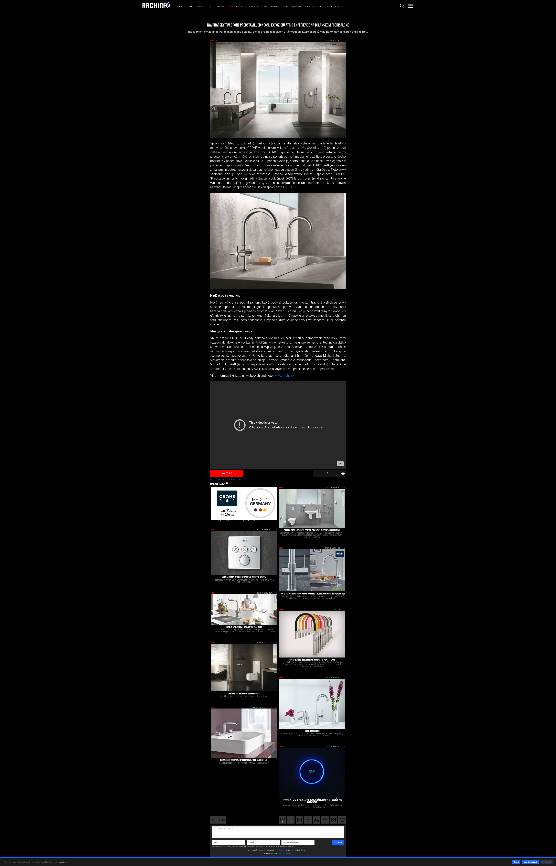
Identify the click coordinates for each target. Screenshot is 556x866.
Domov (181, 7)
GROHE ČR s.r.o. (222, 521)
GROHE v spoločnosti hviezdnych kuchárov (244, 627)
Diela (191, 7)
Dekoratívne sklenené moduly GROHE (244, 694)
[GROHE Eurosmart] (312, 704)
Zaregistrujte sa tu (285, 854)
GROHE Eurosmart (312, 731)
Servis (264, 7)
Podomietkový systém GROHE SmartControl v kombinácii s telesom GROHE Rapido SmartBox (244, 581)
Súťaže (220, 7)
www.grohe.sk (284, 375)
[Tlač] (316, 820)
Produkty (241, 7)
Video (329, 7)
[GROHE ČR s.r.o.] (227, 503)
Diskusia (201, 7)
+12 (276, 593)
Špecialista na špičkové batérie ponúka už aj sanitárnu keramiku (312, 530)
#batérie (243, 479)
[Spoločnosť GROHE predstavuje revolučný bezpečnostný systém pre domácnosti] (312, 773)
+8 (344, 488)
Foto (320, 7)
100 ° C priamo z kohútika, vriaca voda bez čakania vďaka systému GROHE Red (312, 594)
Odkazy (338, 7)
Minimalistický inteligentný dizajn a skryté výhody (244, 577)
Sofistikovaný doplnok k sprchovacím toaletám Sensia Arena (244, 696)
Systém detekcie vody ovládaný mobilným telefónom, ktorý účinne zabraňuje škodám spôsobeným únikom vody (312, 806)
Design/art (296, 7)
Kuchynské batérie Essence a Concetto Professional (312, 660)
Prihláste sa (280, 850)
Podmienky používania (59, 861)
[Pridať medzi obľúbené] (333, 820)
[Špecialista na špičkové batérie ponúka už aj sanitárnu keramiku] (312, 508)
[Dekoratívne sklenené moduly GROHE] (244, 667)
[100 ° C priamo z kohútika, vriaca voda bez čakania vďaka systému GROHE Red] (312, 570)
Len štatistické (530, 861)
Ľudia (211, 7)
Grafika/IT (310, 7)
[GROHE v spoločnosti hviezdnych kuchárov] (244, 609)
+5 (276, 707)
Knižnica (275, 7)
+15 (344, 548)
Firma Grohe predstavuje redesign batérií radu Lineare (244, 760)
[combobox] (402, 5)
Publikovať (338, 842)
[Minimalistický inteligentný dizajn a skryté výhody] (244, 553)
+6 (344, 678)
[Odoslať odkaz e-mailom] (325, 820)
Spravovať (546, 861)
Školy (285, 7)
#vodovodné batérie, (228, 479)
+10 (344, 609)
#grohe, (214, 479)
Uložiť (516, 861)
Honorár (253, 7)
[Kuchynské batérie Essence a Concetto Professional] (312, 634)
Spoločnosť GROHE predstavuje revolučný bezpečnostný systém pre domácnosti (312, 801)
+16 (276, 530)
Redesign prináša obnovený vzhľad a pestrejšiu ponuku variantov (243, 763)
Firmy (230, 7)
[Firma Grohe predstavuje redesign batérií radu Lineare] (244, 733)
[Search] (402, 5)
